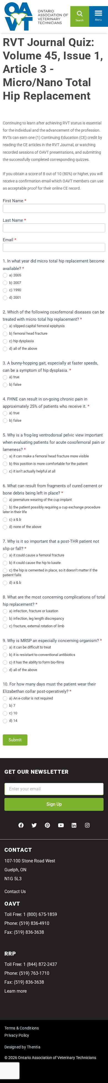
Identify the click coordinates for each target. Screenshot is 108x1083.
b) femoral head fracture (27, 333)
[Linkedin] (74, 825)
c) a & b (14, 519)
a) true (13, 377)
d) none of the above (24, 527)
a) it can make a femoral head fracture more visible (48, 456)
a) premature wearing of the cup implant (40, 500)
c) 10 (12, 713)
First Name (14, 201)
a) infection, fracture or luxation (33, 611)
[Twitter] (34, 825)
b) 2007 (14, 283)
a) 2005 (14, 275)
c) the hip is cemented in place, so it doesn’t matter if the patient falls (50, 572)
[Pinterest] (47, 825)
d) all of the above (22, 348)
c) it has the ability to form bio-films (36, 662)
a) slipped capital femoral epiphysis (36, 326)
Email (9, 240)
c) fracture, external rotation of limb (36, 626)
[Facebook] (21, 825)
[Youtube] (60, 825)
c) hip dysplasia (21, 341)
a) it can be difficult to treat (29, 647)
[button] (98, 12)
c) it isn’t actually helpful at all (31, 471)
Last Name (14, 220)
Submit (15, 739)
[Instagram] (87, 825)
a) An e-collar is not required (30, 698)
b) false (14, 384)
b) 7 (11, 705)
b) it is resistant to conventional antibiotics (41, 655)
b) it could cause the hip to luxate (34, 563)
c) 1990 (14, 290)
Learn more (15, 991)
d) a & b (14, 582)
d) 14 (12, 720)
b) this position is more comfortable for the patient (48, 464)
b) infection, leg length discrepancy (36, 618)
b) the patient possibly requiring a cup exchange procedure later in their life (51, 509)
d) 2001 (14, 297)
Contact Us (15, 891)
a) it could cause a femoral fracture (36, 555)
